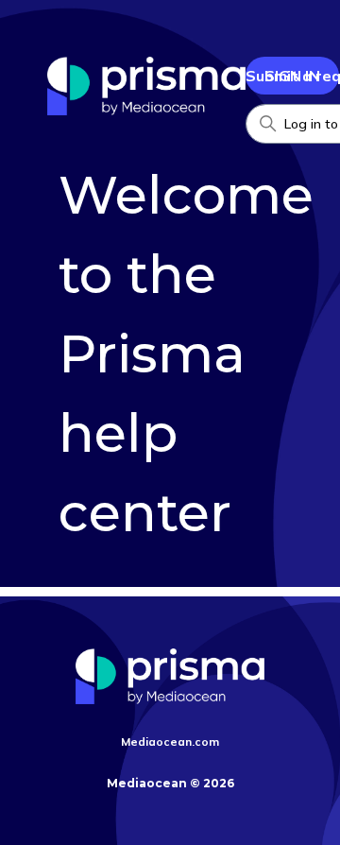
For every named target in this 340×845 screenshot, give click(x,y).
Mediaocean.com (170, 741)
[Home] (146, 109)
